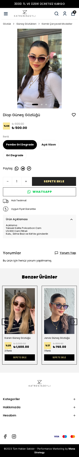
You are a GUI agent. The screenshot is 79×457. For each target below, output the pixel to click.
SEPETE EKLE (54, 181)
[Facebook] (5, 436)
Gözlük (7, 24)
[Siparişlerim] (64, 13)
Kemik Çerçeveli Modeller (57, 24)
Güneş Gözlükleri (26, 24)
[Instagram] (14, 436)
